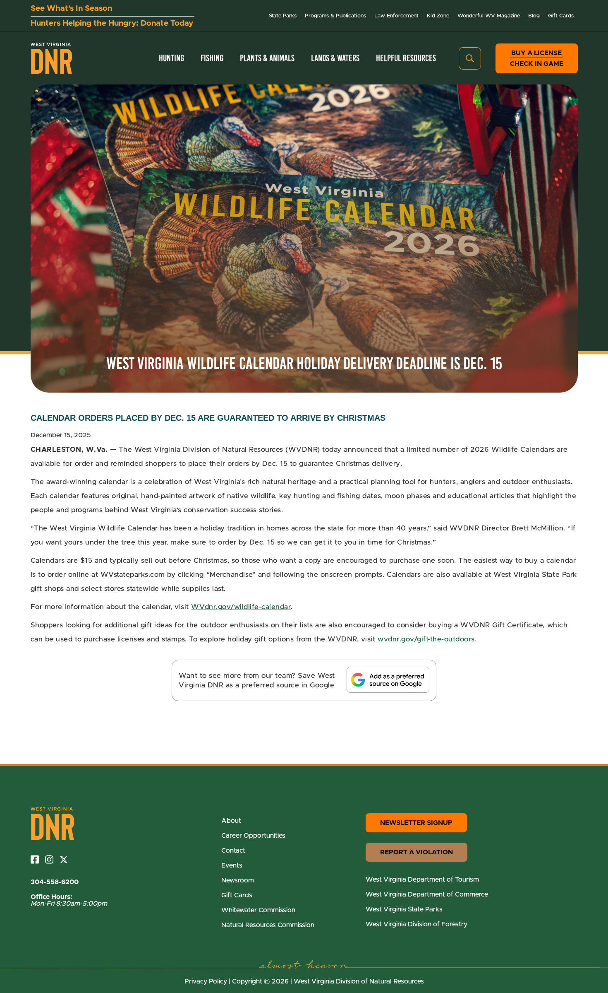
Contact (233, 850)
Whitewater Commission (258, 910)
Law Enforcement (396, 16)
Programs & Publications (335, 16)
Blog (534, 16)
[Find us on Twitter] (67, 859)
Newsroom (237, 880)
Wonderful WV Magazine (488, 16)
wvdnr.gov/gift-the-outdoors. (427, 639)
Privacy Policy (205, 981)
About (231, 820)
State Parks (283, 16)
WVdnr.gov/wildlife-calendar (241, 606)
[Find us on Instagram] (52, 859)
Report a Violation (416, 852)
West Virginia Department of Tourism (422, 879)
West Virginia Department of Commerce (427, 894)
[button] (470, 58)
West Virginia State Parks (404, 909)
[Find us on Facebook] (38, 859)
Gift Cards (561, 16)
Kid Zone (438, 16)
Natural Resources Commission (267, 925)
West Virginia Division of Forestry (416, 924)
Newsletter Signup (416, 822)
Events (231, 865)
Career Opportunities (253, 835)
